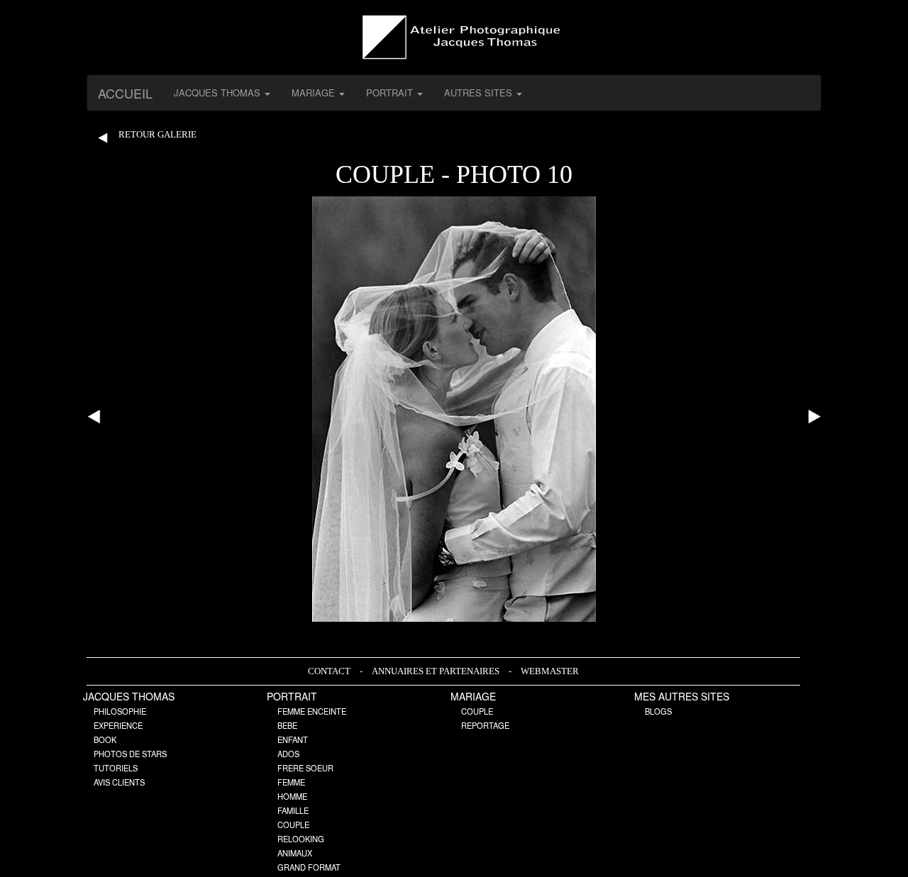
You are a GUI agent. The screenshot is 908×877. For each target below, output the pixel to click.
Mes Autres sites (681, 696)
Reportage (485, 725)
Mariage (473, 696)
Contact (330, 671)
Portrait (292, 696)
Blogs (658, 711)
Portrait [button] (391, 92)
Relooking (300, 838)
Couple (293, 824)
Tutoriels (116, 767)
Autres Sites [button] (479, 92)
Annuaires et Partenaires (437, 671)
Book (105, 739)
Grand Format (308, 867)
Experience (118, 725)
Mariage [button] (315, 92)
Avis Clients (119, 782)
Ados (288, 753)
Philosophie (120, 711)
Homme (292, 796)
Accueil (125, 93)
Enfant (292, 739)
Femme (291, 782)
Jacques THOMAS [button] (218, 92)
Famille (293, 810)
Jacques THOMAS (129, 696)
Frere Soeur (305, 767)
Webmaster (550, 671)
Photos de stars (130, 753)
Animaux (294, 853)
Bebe (287, 725)
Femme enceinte (311, 711)
